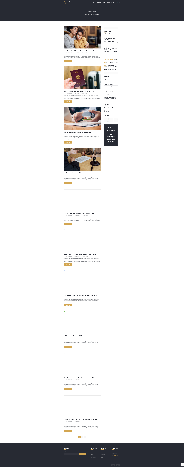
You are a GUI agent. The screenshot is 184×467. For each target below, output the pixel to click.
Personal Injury (84, 52)
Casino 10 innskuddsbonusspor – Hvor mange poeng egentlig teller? (111, 34)
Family (106, 120)
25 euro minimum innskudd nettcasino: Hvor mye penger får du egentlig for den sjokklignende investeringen (111, 43)
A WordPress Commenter (109, 59)
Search (117, 28)
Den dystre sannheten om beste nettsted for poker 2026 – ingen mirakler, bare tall (110, 48)
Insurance (110, 120)
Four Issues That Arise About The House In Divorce (80, 295)
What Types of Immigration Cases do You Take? (79, 91)
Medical (115, 120)
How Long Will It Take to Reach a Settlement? (79, 51)
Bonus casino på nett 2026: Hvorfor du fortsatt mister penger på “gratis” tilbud (111, 38)
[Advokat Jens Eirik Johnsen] (68, 2)
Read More (68, 60)
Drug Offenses (85, 215)
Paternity (92, 454)
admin (105, 62)
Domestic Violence (68, 422)
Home (86, 14)
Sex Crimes (93, 451)
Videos (102, 451)
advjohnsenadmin (68, 52)
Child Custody (93, 457)
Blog (89, 14)
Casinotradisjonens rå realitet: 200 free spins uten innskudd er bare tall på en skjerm (111, 53)
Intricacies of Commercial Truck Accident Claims (80, 173)
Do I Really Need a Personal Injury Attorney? (78, 132)
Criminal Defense (108, 81)
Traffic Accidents (108, 91)
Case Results (103, 454)
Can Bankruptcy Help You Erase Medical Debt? (79, 213)
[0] (116, 2)
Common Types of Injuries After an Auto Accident (80, 419)
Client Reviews (103, 452)
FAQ (102, 457)
